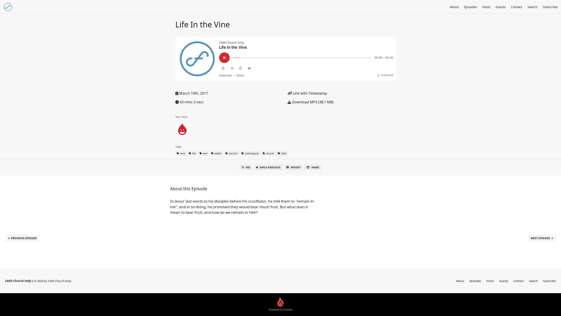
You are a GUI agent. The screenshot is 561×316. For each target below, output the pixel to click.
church (269, 153)
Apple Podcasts (270, 167)
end (204, 153)
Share (315, 167)
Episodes (470, 7)
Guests (501, 7)
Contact (516, 7)
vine (182, 153)
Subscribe (550, 7)
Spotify (295, 167)
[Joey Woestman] (182, 130)
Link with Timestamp (309, 93)
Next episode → (542, 238)
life (194, 153)
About (454, 7)
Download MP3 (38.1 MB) (312, 102)
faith (283, 153)
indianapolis (251, 153)
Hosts (486, 7)
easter (218, 153)
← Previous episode (22, 238)
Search (532, 7)
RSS (248, 167)
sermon (233, 153)
